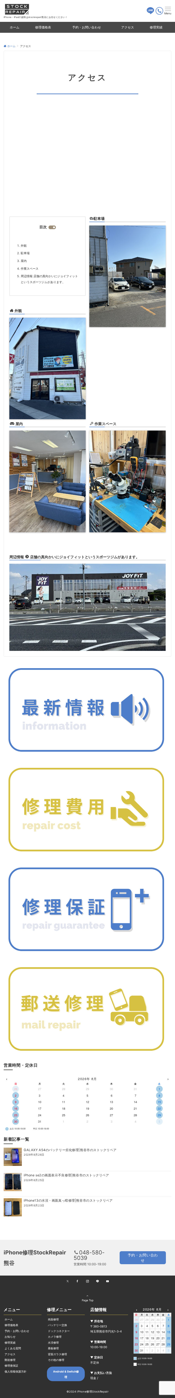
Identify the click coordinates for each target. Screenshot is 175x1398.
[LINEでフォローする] (97, 1281)
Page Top (87, 1300)
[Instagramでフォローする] (87, 1281)
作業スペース (30, 268)
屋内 (24, 261)
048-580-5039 (89, 1255)
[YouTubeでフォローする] (107, 1281)
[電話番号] (159, 11)
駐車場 (25, 253)
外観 (24, 245)
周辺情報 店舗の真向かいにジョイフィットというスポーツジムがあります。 (49, 279)
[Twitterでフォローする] (67, 1281)
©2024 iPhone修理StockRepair (88, 1391)
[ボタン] (150, 12)
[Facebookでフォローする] (77, 1281)
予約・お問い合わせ (143, 1257)
